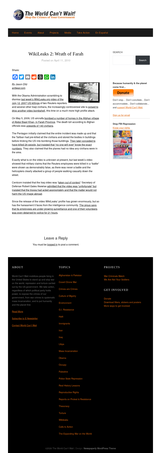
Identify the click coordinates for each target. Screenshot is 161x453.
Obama (62, 357)
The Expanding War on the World (75, 433)
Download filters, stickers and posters (122, 302)
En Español (101, 32)
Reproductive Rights (69, 392)
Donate (107, 298)
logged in (52, 244)
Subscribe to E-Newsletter (25, 318)
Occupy (62, 364)
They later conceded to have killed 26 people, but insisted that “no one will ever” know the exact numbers (53, 144)
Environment (65, 302)
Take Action (83, 32)
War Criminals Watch (114, 276)
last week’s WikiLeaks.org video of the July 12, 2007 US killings (38, 101)
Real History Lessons (69, 385)
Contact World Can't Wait (24, 325)
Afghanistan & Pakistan (70, 275)
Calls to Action (66, 426)
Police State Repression (71, 378)
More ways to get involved (117, 305)
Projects (54, 32)
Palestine (63, 371)
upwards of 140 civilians (39, 126)
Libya (61, 344)
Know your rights (121, 127)
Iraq (61, 337)
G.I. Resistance (66, 309)
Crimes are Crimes (68, 289)
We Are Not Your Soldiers (116, 279)
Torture (62, 413)
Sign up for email (121, 115)
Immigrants (64, 323)
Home (15, 32)
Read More (17, 311)
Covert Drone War (68, 282)
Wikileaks (63, 419)
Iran (61, 330)
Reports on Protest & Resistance (75, 399)
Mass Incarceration (68, 351)
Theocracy (64, 406)
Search (118, 52)
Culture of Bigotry (67, 295)
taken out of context (69, 182)
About (41, 32)
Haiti (61, 316)
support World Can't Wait (129, 107)
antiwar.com (18, 88)
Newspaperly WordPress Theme (100, 448)
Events (28, 32)
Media (67, 32)
